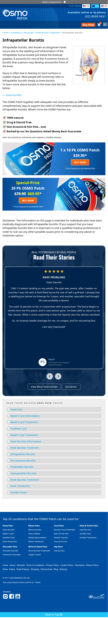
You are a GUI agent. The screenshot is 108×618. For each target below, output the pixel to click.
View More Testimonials (44, 386)
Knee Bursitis (8, 529)
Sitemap (63, 569)
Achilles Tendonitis (88, 537)
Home (5, 32)
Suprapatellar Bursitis (23, 473)
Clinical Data (46, 569)
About (12, 565)
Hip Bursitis (59, 550)
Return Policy (92, 565)
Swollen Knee (19, 492)
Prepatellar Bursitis (22, 467)
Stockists (20, 565)
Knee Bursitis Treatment (48, 32)
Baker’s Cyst (8, 533)
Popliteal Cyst (19, 428)
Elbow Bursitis (34, 529)
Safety (12, 569)
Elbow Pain (34, 525)
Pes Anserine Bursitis (23, 460)
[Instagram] (5, 598)
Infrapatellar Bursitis (23, 454)
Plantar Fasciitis (61, 537)
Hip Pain (58, 546)
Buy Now (88, 24)
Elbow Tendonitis (36, 541)
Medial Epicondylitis (37, 537)
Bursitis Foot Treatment (64, 529)
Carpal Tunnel (34, 554)
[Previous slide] (50, 376)
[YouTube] (18, 598)
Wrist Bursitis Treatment (39, 550)
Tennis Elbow (34, 533)
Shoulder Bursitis (10, 550)
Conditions (16, 32)
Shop (5, 569)
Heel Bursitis (85, 529)
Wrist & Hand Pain (37, 546)
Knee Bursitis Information (26, 441)
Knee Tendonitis (20, 486)
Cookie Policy (66, 565)
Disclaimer (71, 386)
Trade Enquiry (22, 569)
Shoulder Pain (10, 546)
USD (87, 6)
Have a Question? (52, 2)
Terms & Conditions (35, 565)
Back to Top (52, 614)
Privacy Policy (52, 565)
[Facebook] (11, 598)
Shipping (35, 569)
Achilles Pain (85, 533)
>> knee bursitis (11, 95)
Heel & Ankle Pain (89, 525)
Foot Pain (59, 525)
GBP (105, 6)
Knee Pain (29, 32)
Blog (56, 569)
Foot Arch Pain (60, 541)
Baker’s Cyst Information (25, 416)
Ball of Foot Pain (61, 533)
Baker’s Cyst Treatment (24, 422)
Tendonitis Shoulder (12, 554)
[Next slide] (58, 376)
